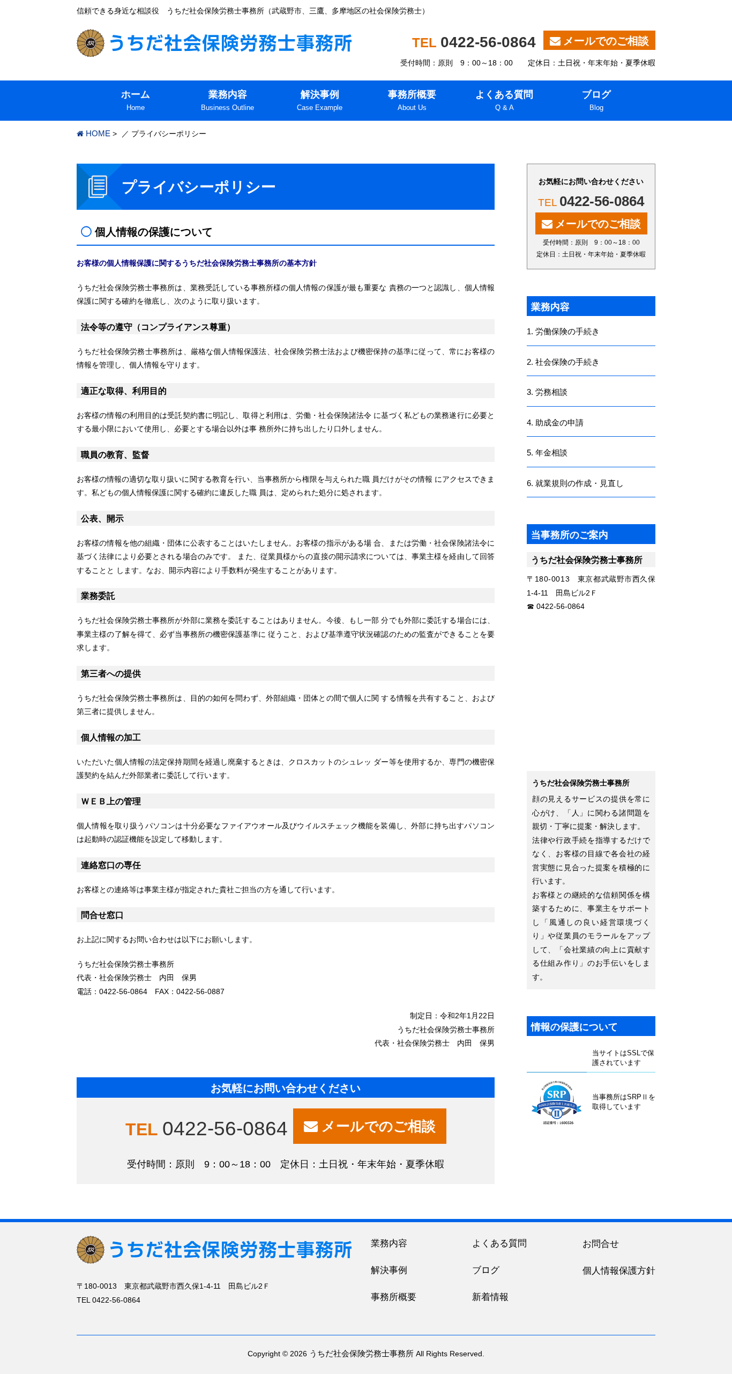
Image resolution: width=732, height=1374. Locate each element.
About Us (412, 100)
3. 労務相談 (547, 391)
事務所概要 (393, 1297)
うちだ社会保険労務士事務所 (361, 1353)
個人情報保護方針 (618, 1271)
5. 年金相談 (547, 452)
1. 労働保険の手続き (563, 331)
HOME (98, 133)
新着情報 (490, 1297)
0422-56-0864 (488, 42)
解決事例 (389, 1270)
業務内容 (389, 1243)
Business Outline (227, 100)
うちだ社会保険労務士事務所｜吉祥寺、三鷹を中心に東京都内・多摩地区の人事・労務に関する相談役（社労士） (214, 43)
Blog (596, 100)
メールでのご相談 (606, 41)
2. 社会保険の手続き (563, 361)
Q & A (504, 100)
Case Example (319, 100)
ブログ (485, 1270)
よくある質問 (499, 1243)
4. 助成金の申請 (555, 422)
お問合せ (600, 1244)
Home (135, 100)
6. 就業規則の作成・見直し (575, 483)
